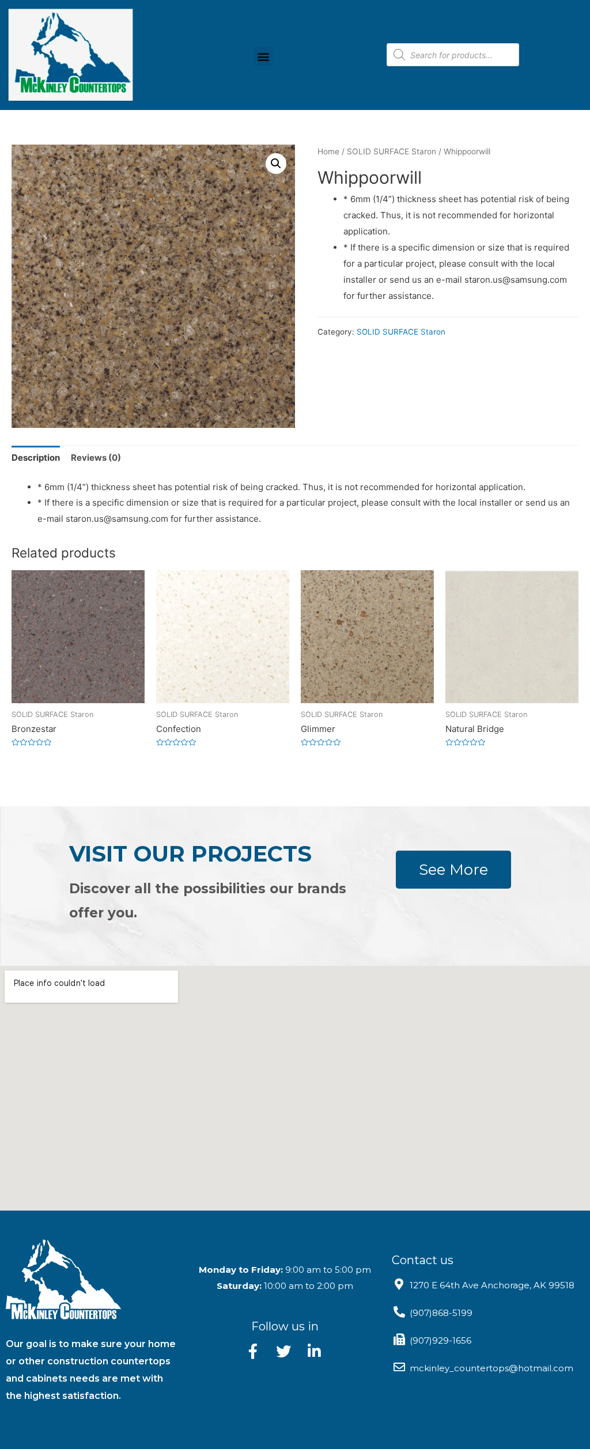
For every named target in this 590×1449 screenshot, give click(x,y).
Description (36, 457)
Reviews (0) (96, 457)
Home (328, 151)
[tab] (36, 458)
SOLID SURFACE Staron (391, 151)
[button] (263, 56)
